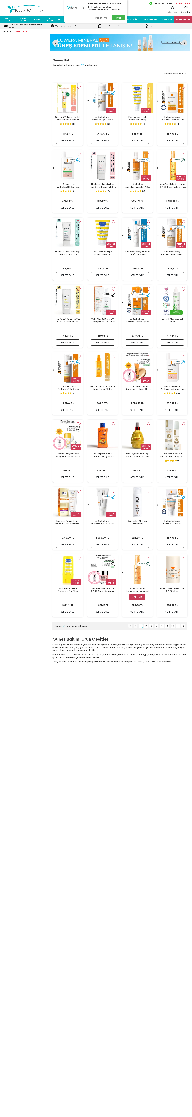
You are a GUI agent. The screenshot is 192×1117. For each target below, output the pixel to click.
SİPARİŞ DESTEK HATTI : (171, 3)
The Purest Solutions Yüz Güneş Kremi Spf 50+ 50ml (67, 320)
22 (162, 626)
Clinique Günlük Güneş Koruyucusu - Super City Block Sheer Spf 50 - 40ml (137, 387)
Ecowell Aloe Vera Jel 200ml (172, 320)
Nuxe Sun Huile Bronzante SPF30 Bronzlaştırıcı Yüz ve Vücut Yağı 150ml (172, 185)
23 (167, 626)
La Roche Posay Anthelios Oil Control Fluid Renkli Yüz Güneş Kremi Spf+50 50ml (67, 185)
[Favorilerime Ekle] (78, 87)
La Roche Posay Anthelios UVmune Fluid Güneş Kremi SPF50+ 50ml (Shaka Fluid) (172, 118)
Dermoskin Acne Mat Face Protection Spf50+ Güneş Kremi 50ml (172, 455)
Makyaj (37, 19)
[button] (55, 43)
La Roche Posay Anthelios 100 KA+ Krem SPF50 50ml (102, 522)
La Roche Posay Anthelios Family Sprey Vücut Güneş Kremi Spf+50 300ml (137, 320)
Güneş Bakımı (23, 19)
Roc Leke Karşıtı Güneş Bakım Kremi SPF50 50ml (67, 522)
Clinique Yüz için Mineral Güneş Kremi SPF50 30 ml (67, 455)
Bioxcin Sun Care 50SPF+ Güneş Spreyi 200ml (102, 387)
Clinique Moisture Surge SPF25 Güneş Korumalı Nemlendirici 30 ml (102, 589)
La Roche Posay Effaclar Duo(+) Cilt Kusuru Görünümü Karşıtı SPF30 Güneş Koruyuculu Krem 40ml (137, 253)
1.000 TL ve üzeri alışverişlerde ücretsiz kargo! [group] (25, 25)
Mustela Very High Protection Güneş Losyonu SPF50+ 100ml (102, 253)
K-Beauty (49, 19)
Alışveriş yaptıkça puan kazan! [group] (68, 26)
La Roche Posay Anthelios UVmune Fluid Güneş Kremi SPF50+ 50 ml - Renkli (172, 387)
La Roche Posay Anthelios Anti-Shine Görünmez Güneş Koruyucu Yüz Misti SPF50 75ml (68, 387)
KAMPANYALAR (183, 19)
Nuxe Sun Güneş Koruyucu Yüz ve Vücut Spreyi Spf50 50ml (137, 589)
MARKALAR (167, 19)
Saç (60, 19)
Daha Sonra (101, 17)
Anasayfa (7, 31)
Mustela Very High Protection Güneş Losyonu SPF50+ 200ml (137, 118)
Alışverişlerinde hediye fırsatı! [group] (115, 26)
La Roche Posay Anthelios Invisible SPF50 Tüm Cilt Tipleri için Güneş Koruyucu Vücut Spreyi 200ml (137, 185)
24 (172, 626)
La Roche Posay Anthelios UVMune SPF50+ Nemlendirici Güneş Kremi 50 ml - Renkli (172, 522)
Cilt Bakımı (7, 19)
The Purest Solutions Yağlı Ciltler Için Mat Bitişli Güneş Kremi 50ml (68, 253)
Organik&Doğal (149, 19)
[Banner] (120, 42)
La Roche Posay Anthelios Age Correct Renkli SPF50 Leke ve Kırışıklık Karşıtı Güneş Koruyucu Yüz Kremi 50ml (172, 253)
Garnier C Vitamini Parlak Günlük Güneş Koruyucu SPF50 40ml (67, 118)
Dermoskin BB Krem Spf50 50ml (137, 522)
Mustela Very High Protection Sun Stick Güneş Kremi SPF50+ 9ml (67, 589)
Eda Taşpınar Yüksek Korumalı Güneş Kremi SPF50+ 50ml (103, 455)
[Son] (183, 626)
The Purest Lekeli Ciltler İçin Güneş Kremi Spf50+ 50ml (102, 185)
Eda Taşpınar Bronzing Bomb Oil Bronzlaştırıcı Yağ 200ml (137, 455)
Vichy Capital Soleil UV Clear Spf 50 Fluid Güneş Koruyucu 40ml (102, 320)
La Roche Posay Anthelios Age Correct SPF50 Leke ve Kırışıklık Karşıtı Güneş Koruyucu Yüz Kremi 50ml (102, 118)
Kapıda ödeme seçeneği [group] (159, 26)
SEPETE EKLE (67, 140)
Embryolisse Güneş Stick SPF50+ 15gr (172, 589)
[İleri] (178, 626)
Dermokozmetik (129, 19)
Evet (118, 17)
